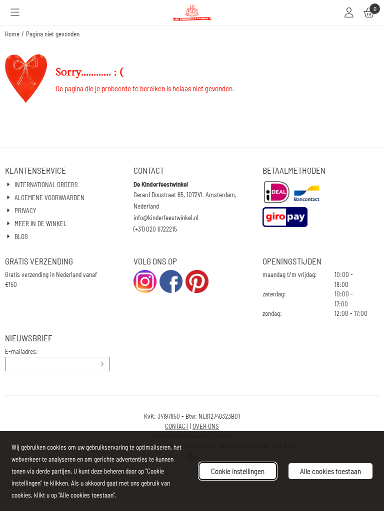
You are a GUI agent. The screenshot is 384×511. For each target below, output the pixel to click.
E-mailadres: (21, 351)
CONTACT (176, 426)
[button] (15, 12)
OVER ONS (205, 426)
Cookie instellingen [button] (237, 471)
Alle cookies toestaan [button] (330, 471)
